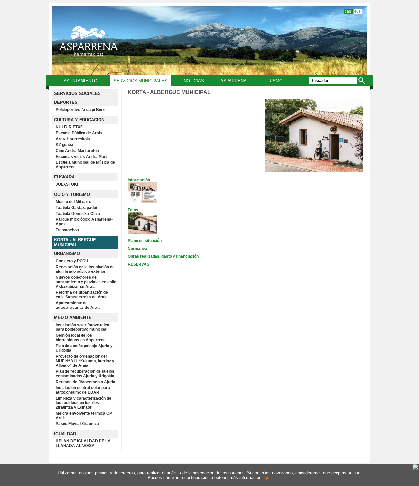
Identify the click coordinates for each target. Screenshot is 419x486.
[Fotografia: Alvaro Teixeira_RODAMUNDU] (314, 171)
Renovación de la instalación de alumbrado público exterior (85, 269)
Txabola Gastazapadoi (76, 207)
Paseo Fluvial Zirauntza (77, 423)
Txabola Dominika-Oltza (78, 213)
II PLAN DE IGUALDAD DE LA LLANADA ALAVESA (83, 443)
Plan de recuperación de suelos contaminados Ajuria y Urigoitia (85, 373)
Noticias (194, 80)
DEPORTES (66, 102)
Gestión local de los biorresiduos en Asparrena (81, 337)
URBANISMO (67, 253)
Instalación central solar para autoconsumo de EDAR (83, 390)
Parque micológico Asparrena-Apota (84, 221)
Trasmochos (67, 230)
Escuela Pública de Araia (79, 133)
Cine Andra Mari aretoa (77, 150)
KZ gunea (64, 144)
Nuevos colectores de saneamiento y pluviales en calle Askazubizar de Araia (86, 282)
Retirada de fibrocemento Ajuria (85, 382)
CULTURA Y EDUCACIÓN (79, 119)
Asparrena (233, 80)
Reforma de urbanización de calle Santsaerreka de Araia (82, 294)
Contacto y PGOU (72, 261)
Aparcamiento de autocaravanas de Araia (78, 305)
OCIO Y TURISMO (72, 194)
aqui (266, 477)
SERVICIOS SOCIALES (77, 93)
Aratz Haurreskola (73, 139)
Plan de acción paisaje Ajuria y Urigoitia (84, 348)
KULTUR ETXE (69, 127)
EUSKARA (64, 177)
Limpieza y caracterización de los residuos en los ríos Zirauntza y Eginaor (83, 403)
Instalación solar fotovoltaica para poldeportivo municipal (82, 327)
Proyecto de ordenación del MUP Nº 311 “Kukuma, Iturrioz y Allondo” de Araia (85, 361)
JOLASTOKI (67, 184)
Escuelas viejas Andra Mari (81, 156)
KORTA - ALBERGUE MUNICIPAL (75, 242)
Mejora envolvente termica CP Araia (84, 415)
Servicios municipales (140, 80)
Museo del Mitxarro (73, 201)
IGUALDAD (65, 433)
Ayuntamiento (80, 80)
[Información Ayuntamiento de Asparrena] (142, 202)
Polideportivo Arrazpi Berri (80, 109)
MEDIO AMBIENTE (73, 317)
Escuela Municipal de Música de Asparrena (85, 164)
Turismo (272, 80)
